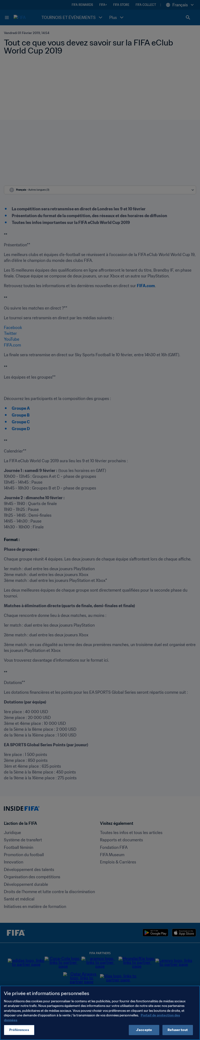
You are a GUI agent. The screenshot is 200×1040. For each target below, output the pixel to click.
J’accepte (144, 1030)
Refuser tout (178, 1030)
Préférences (19, 1030)
